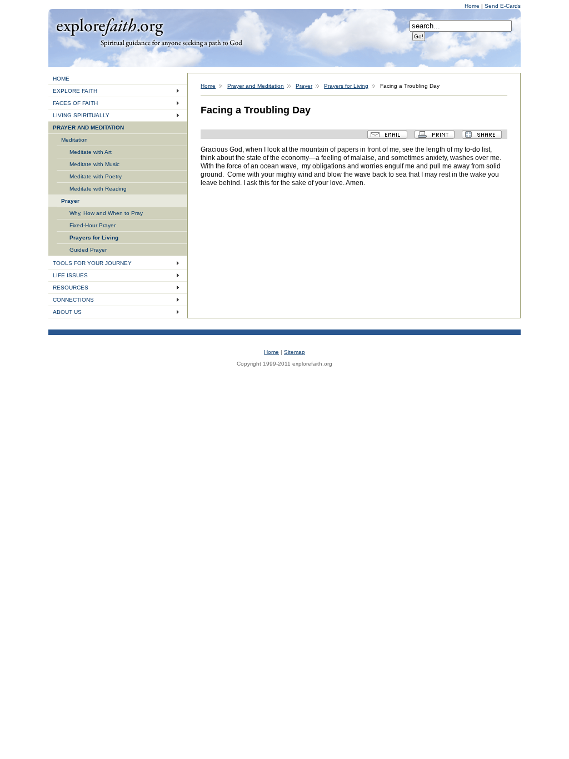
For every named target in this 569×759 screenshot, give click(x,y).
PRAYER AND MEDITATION (88, 127)
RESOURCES (70, 287)
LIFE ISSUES (70, 275)
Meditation (74, 140)
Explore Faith (109, 26)
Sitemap (294, 352)
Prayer (70, 201)
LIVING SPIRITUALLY (81, 115)
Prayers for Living (93, 237)
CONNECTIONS (73, 300)
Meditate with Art (90, 152)
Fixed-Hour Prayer (92, 225)
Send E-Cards (503, 6)
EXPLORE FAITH (75, 91)
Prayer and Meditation (255, 86)
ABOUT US (67, 312)
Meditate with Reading (98, 189)
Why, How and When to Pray (106, 213)
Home (473, 6)
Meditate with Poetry (95, 176)
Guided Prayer (88, 250)
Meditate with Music (94, 164)
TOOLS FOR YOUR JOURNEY (92, 263)
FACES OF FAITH (75, 103)
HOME (61, 79)
